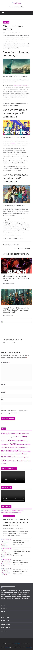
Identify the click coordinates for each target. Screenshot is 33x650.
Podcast (24, 454)
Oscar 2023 (3, 454)
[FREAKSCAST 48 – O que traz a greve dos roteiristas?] (6, 543)
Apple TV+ (18, 433)
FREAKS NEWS (6, 22)
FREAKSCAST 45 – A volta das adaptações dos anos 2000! (20, 570)
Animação (5, 433)
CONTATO (3, 608)
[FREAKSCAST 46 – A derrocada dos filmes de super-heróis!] (6, 563)
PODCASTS (12, 516)
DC (17, 437)
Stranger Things (25, 457)
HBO (7, 444)
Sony (12, 457)
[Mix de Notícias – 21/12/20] (16, 322)
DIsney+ (24, 436)
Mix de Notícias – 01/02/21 (22, 249)
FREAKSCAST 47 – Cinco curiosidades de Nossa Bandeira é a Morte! (21, 551)
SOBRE (3, 612)
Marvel (4, 451)
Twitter (13, 143)
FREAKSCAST (18, 441)
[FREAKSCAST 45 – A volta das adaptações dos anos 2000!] (6, 572)
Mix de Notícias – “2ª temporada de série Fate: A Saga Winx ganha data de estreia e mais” (16, 310)
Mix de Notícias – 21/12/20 (12, 340)
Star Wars (19, 457)
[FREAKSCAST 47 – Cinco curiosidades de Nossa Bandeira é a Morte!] (6, 553)
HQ (6, 447)
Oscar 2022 (27, 451)
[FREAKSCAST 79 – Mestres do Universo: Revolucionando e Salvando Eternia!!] (16, 512)
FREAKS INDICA (5, 621)
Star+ (15, 457)
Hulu (8, 447)
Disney (19, 437)
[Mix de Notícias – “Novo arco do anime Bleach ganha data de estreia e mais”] (16, 259)
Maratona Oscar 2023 (23, 447)
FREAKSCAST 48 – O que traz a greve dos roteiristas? (21, 541)
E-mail (3, 392)
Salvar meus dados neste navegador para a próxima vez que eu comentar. (14, 412)
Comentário (5, 362)
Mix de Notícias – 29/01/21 (11, 245)
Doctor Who (4, 441)
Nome (3, 384)
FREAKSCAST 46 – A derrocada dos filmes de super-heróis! (21, 561)
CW (14, 437)
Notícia (17, 450)
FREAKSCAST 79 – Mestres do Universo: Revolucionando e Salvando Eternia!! (15, 522)
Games (24, 441)
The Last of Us (24, 460)
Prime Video (6, 456)
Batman (27, 433)
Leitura (16, 447)
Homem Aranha (21, 444)
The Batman (14, 460)
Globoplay (3, 444)
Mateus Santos (19, 33)
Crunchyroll (10, 437)
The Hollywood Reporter (20, 85)
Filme (11, 440)
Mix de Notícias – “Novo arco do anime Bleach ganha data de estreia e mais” (16, 278)
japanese (12, 447)
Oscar (23, 451)
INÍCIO (3, 605)
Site (2, 400)
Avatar (23, 433)
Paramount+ (18, 454)
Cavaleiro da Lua (4, 437)
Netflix (10, 450)
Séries (4, 460)
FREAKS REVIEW (5, 627)
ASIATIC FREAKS (5, 624)
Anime (12, 433)
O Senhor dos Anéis (10, 454)
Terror (9, 460)
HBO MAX (13, 444)
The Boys (19, 460)
